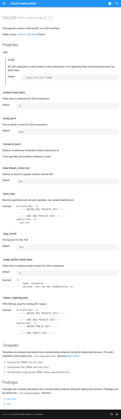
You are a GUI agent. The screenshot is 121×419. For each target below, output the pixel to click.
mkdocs (28, 414)
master (33, 34)
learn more (73, 356)
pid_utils (11, 399)
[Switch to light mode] (110, 3)
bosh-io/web (18, 414)
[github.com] (111, 414)
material (39, 414)
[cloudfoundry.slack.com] (117, 414)
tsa (8, 404)
